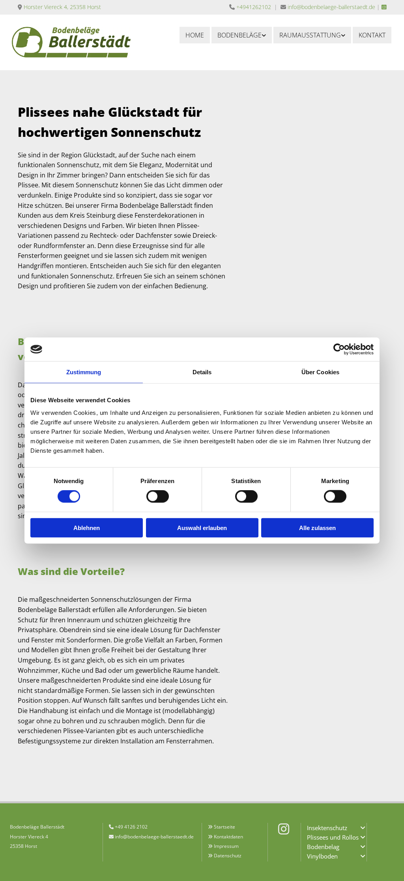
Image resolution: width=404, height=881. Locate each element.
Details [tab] (202, 372)
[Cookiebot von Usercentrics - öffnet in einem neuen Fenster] (339, 349)
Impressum (226, 846)
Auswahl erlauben (202, 527)
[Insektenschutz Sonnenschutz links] (343, 35)
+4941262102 (253, 7)
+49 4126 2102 (131, 826)
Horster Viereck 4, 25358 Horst (62, 7)
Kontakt (372, 35)
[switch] (157, 496)
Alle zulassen (317, 527)
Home (194, 35)
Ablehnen (86, 527)
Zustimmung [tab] (83, 372)
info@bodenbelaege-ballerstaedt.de (331, 7)
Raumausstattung (310, 35)
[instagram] (284, 829)
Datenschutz (227, 855)
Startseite (224, 826)
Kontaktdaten (228, 836)
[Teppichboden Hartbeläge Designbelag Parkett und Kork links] (264, 35)
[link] (242, 35)
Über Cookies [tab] (320, 372)
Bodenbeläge (239, 35)
